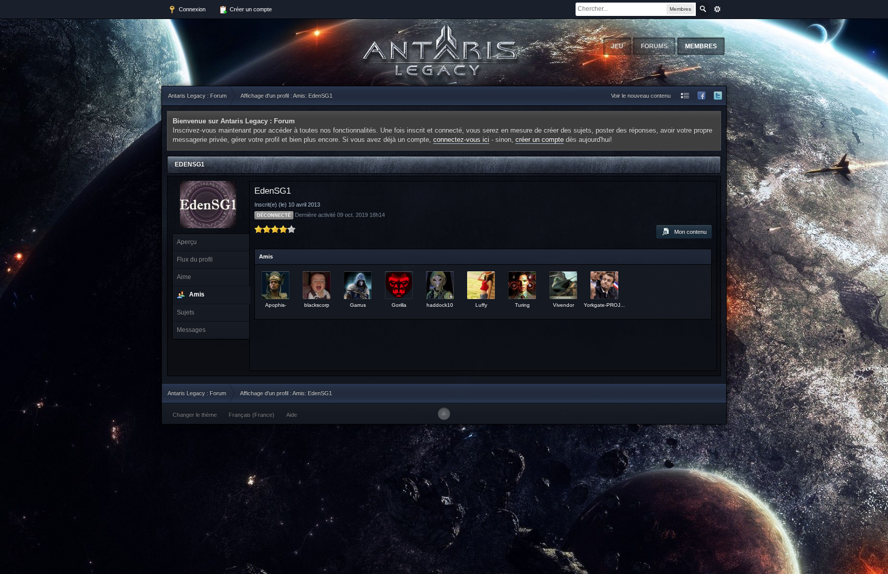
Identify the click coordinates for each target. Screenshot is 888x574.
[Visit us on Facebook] (701, 95)
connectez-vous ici (461, 139)
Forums (654, 46)
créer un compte (539, 139)
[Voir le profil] (275, 285)
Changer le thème (195, 415)
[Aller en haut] (444, 414)
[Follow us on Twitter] (718, 95)
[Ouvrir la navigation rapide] (685, 95)
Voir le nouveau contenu (641, 95)
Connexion (191, 9)
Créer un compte (250, 9)
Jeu (617, 46)
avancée (717, 9)
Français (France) (251, 415)
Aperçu (187, 242)
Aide (291, 415)
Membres (701, 46)
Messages (191, 330)
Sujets (185, 312)
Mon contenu (688, 232)
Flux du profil (195, 259)
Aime (184, 277)
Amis (197, 294)
